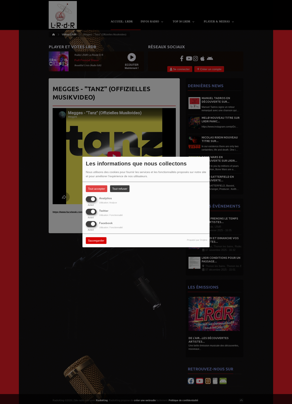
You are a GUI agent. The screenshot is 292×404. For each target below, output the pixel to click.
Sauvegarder (96, 240)
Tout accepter (96, 188)
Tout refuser (119, 188)
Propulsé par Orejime (197, 240)
